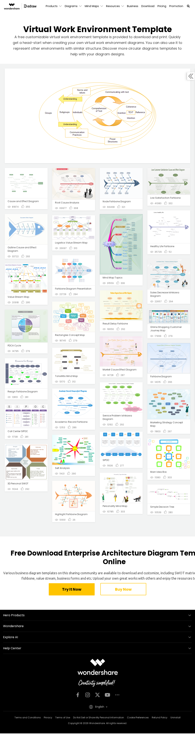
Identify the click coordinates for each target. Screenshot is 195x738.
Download (147, 6)
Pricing (161, 6)
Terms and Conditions (27, 717)
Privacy (48, 717)
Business (132, 6)
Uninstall (175, 717)
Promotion (176, 6)
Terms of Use (62, 717)
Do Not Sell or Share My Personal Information (98, 717)
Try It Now (71, 589)
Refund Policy (159, 717)
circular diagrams (143, 48)
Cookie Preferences (138, 717)
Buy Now (123, 589)
